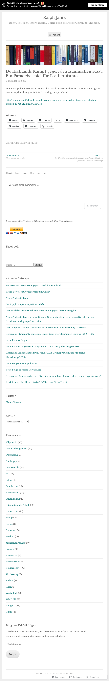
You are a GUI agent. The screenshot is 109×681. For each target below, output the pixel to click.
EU (7, 473)
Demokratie (12, 467)
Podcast (10, 549)
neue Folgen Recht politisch (21, 363)
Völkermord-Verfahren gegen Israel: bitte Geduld (33, 285)
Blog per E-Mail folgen (21, 625)
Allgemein (11, 442)
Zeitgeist (10, 605)
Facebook (12, 246)
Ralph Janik (54, 17)
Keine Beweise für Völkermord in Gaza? (28, 291)
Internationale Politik (18, 505)
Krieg (34, 143)
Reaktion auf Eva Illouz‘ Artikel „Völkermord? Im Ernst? (36, 382)
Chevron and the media (15, 157)
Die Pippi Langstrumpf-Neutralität (25, 304)
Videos (9, 580)
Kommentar (92, 205)
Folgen (12, 654)
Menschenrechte (15, 542)
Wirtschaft (11, 593)
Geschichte (12, 486)
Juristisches (12, 511)
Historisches (12, 492)
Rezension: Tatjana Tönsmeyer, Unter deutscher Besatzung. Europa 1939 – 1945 (50, 334)
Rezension (11, 555)
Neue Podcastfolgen (17, 298)
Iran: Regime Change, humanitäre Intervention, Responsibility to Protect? (47, 327)
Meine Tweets (13, 402)
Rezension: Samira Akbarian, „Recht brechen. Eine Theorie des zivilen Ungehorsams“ (53, 376)
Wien (9, 586)
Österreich (12, 454)
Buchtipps (11, 461)
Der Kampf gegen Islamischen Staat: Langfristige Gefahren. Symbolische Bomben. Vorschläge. (79, 158)
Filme (9, 480)
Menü (56, 34)
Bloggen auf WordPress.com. (54, 673)
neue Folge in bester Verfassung (23, 369)
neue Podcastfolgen (17, 340)
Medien (10, 536)
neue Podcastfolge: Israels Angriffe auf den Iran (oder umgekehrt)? (43, 346)
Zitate (9, 612)
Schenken (97, 5)
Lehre (9, 524)
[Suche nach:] (19, 265)
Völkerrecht (12, 568)
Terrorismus (13, 561)
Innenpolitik (13, 498)
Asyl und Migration (16, 448)
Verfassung (12, 574)
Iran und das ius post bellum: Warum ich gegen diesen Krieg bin (41, 310)
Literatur (11, 530)
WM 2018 (11, 599)
